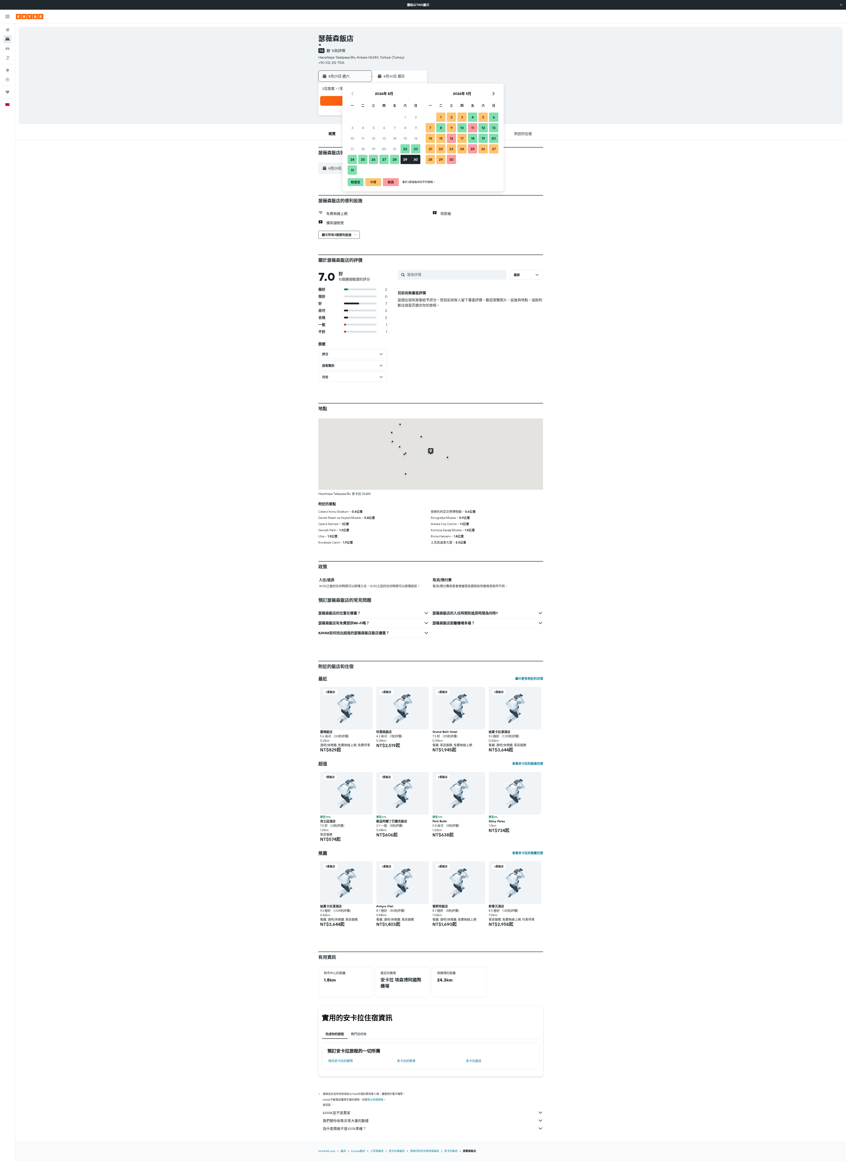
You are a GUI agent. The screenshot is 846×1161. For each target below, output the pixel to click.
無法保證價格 (375, 1099)
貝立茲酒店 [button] (328, 821)
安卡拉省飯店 (397, 1151)
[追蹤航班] (7, 79)
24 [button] (352, 159)
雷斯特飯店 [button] (440, 906)
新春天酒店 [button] (496, 906)
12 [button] (373, 138)
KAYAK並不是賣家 (336, 1113)
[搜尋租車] (7, 48)
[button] (841, 5)
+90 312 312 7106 (331, 62)
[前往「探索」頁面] (7, 70)
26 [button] (373, 159)
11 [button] (363, 138)
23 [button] (416, 149)
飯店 (343, 1151)
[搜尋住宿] (7, 39)
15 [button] (405, 138)
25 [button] (363, 159)
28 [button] (395, 159)
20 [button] (384, 149)
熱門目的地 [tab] (358, 1034)
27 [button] (384, 159)
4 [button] (363, 128)
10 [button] (352, 138)
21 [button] (394, 149)
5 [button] (374, 128)
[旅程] (7, 92)
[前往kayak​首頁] (29, 16)
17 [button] (352, 149)
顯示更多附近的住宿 (529, 678)
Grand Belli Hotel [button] (444, 732)
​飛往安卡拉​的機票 (340, 1061)
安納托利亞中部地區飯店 (424, 1151)
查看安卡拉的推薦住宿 (527, 853)
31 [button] (352, 170)
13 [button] (384, 138)
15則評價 (338, 50)
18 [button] (363, 149)
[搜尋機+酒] (7, 57)
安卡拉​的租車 (406, 1061)
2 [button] (416, 117)
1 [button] (405, 117)
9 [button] (416, 128)
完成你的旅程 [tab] (334, 1034)
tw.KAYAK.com (326, 1151)
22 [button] (405, 149)
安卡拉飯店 (473, 1061)
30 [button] (416, 159)
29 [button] (405, 159)
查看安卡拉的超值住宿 (527, 763)
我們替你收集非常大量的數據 (346, 1120)
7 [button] (394, 128)
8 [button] (405, 128)
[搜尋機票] (7, 30)
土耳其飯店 (377, 1151)
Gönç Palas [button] (497, 821)
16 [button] (415, 138)
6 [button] (384, 128)
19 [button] (373, 149)
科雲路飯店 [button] (384, 732)
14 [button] (394, 138)
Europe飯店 (358, 1151)
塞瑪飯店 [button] (326, 732)
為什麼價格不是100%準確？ (344, 1128)
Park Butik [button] (439, 821)
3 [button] (352, 128)
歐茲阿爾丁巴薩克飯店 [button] (391, 821)
